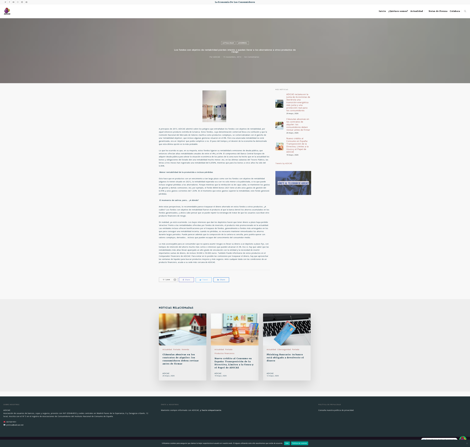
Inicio (382, 11)
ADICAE (216, 57)
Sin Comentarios (251, 57)
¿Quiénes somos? (398, 11)
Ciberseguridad (284, 349)
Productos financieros (225, 353)
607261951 (11, 422)
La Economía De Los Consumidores (235, 2)
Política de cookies (299, 443)
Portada (176, 349)
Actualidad (416, 11)
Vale (287, 443)
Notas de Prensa (438, 11)
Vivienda (185, 349)
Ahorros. (242, 43)
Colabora (455, 11)
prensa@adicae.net (15, 425)
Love (170, 279)
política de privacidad (344, 410)
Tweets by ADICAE (283, 163)
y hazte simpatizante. (211, 410)
